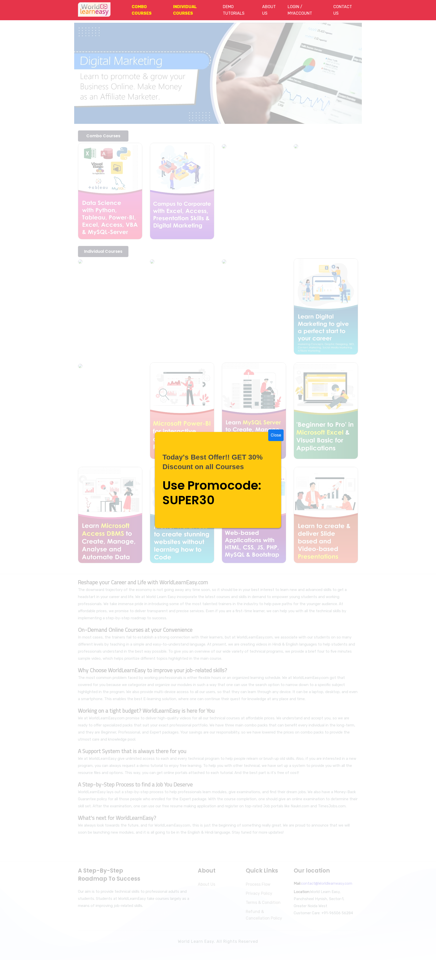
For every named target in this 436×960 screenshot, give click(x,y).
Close (276, 435)
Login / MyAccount (300, 10)
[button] (146, 10)
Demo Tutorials (233, 10)
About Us (269, 10)
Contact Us (342, 10)
